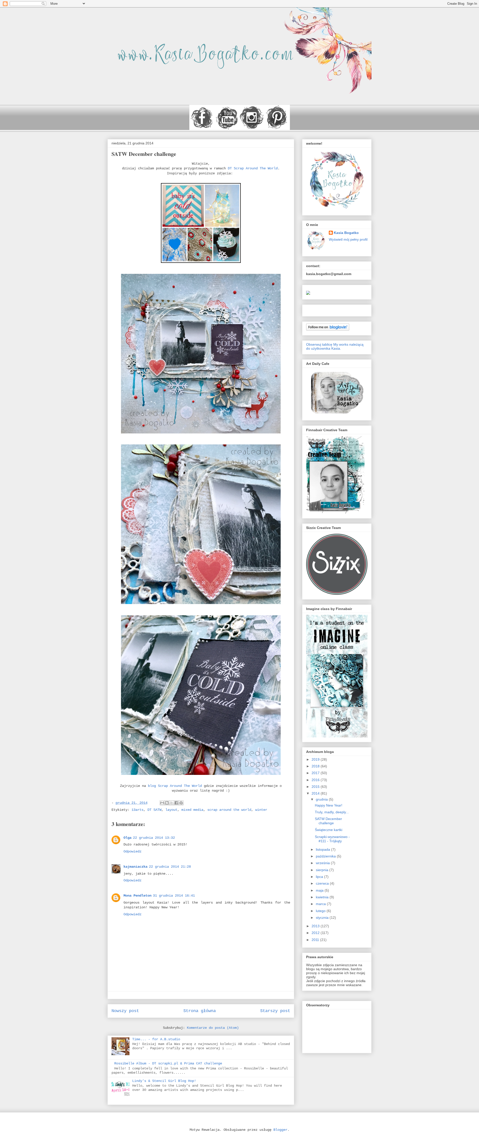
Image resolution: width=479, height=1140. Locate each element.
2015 (316, 787)
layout (171, 810)
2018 (316, 766)
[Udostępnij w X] (171, 802)
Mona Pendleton (137, 896)
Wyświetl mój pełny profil (348, 239)
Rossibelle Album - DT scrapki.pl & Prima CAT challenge (168, 1063)
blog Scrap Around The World (175, 786)
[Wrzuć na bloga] (166, 802)
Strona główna (199, 1011)
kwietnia (323, 897)
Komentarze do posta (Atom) (213, 1028)
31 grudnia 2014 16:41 (174, 896)
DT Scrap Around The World (253, 168)
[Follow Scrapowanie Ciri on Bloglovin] (327, 329)
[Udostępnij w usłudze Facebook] (176, 802)
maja (320, 890)
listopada (323, 849)
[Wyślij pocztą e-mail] (162, 802)
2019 (316, 759)
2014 (316, 793)
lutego (321, 911)
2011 (316, 940)
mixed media (192, 810)
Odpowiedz (132, 851)
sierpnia (322, 870)
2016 (316, 780)
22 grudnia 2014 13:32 (154, 838)
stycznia (323, 918)
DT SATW (154, 810)
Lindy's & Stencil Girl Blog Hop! (164, 1081)
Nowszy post (125, 1011)
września (323, 863)
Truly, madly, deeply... (332, 812)
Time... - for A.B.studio (156, 1039)
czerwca (323, 883)
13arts (137, 810)
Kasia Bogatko (346, 233)
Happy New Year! (328, 805)
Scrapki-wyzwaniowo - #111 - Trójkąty (332, 839)
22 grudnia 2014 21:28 (170, 867)
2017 (316, 773)
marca (321, 904)
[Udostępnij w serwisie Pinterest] (181, 802)
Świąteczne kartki (328, 830)
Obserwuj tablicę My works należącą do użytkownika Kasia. (334, 346)
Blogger (280, 1130)
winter (261, 810)
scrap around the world (229, 810)
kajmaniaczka (135, 867)
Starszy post (275, 1011)
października (326, 856)
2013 (316, 926)
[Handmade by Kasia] (308, 294)
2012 (316, 933)
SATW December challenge (328, 821)
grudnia (322, 799)
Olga (127, 838)
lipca (320, 877)
